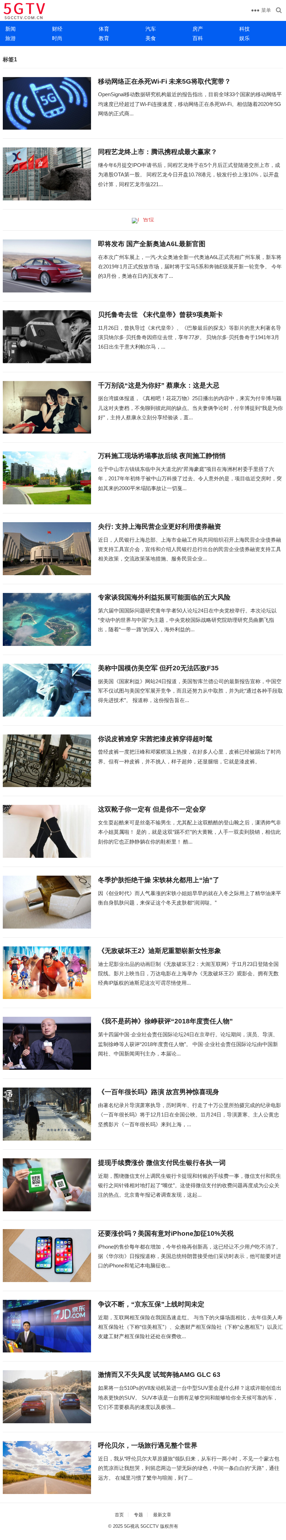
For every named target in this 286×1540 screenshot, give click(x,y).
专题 (138, 1514)
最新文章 (162, 1514)
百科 (198, 38)
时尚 (57, 38)
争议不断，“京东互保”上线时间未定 (151, 1304)
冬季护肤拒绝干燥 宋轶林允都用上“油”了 (158, 880)
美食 (150, 38)
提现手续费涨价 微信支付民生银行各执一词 (162, 1162)
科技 (244, 29)
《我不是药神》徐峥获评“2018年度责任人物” (165, 1021)
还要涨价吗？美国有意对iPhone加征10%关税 (166, 1233)
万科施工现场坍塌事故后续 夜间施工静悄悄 (162, 455)
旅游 (10, 38)
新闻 (10, 29)
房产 (198, 29)
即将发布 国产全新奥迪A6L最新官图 (151, 243)
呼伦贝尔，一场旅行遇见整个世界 (147, 1445)
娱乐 (244, 38)
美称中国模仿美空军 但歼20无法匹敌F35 (158, 668)
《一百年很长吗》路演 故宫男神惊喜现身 (158, 1092)
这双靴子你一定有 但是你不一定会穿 (152, 809)
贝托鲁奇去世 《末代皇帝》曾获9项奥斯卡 (160, 314)
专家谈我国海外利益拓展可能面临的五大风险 (164, 597)
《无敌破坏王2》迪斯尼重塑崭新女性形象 (159, 950)
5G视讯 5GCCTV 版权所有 (151, 1526)
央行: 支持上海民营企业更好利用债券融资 (159, 526)
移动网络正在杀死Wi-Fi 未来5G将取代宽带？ (164, 81)
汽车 (150, 29)
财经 (57, 29)
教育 (104, 38)
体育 (104, 29)
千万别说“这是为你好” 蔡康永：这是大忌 (158, 385)
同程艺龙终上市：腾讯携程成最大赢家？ (157, 151)
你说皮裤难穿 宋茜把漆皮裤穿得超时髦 (155, 738)
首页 (119, 1514)
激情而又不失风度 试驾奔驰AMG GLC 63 (159, 1374)
